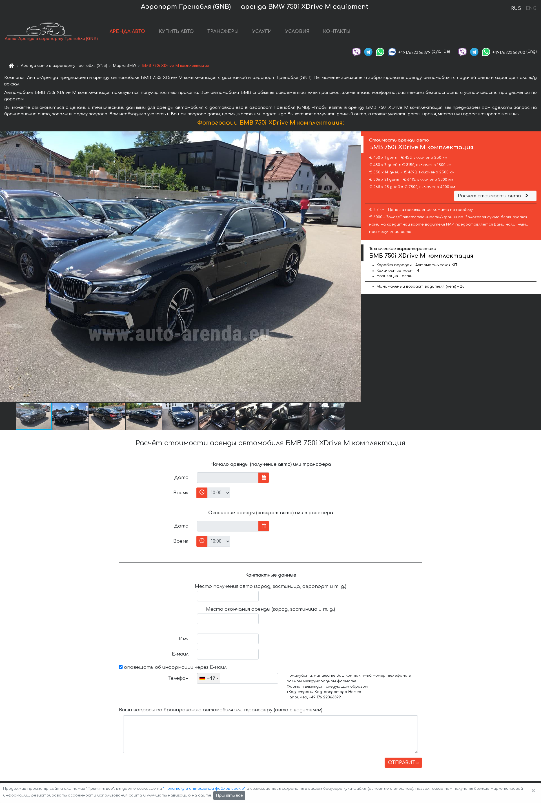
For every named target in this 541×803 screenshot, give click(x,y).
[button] (70, 416)
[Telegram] (368, 51)
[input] (228, 477)
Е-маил (180, 654)
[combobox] (208, 678)
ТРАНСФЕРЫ (223, 31)
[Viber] (356, 51)
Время (180, 492)
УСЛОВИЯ (297, 31)
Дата (181, 477)
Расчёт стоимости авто (490, 195)
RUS (516, 8)
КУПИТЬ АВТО (176, 31)
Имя (184, 638)
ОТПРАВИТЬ (403, 762)
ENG (531, 8)
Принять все (229, 795)
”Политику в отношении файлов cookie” (204, 789)
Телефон (178, 678)
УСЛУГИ (262, 31)
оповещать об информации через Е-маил (175, 667)
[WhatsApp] (380, 51)
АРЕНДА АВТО (127, 31)
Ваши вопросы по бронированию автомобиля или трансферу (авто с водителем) (220, 709)
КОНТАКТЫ (337, 31)
